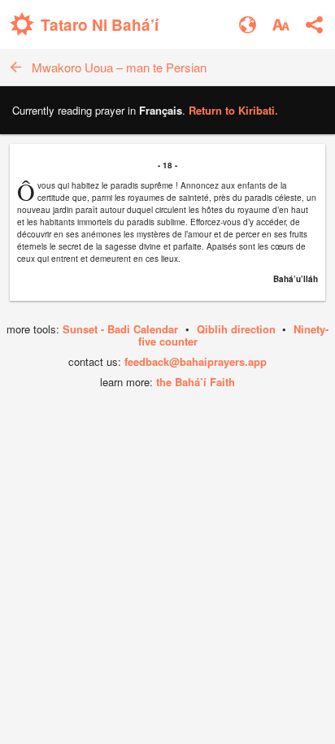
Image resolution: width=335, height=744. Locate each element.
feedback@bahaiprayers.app (195, 361)
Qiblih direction (236, 329)
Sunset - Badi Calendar (120, 329)
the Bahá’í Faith (195, 381)
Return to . (233, 110)
